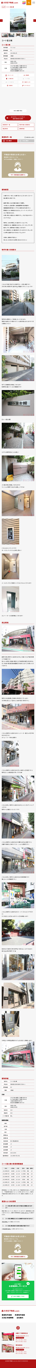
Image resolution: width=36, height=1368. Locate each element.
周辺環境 (5, 128)
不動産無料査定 (9, 1192)
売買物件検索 (20, 1315)
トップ (3, 7)
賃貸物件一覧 (6, 125)
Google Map (20, 1337)
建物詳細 (21, 128)
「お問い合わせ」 (25, 1212)
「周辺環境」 (5, 1221)
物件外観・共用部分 (24, 125)
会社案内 (20, 1318)
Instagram (24, 2)
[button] (1, 20)
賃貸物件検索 (7, 1315)
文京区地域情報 (7, 1318)
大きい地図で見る (18, 110)
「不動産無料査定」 (6, 1229)
